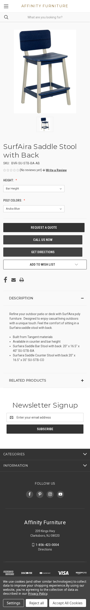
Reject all (36, 603)
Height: (8, 180)
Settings (13, 603)
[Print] (21, 280)
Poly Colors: (12, 200)
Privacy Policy (37, 593)
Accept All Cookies (68, 603)
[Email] (13, 280)
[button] (55, 170)
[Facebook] (5, 280)
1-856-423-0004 (47, 545)
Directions (45, 549)
